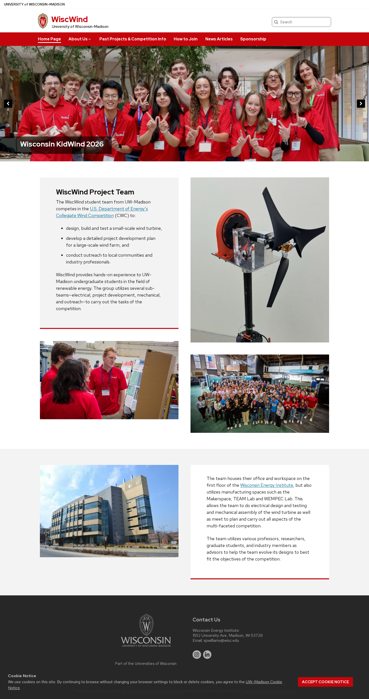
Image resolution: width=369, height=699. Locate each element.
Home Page (49, 39)
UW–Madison (34, 4)
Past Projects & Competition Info (132, 39)
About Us (78, 39)
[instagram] (197, 654)
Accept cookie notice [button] (325, 681)
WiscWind (69, 19)
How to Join (186, 39)
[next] (361, 104)
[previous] (8, 104)
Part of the (145, 663)
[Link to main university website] (146, 647)
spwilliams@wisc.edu (221, 640)
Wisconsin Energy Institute (266, 485)
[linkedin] (207, 654)
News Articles (219, 39)
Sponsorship (253, 39)
